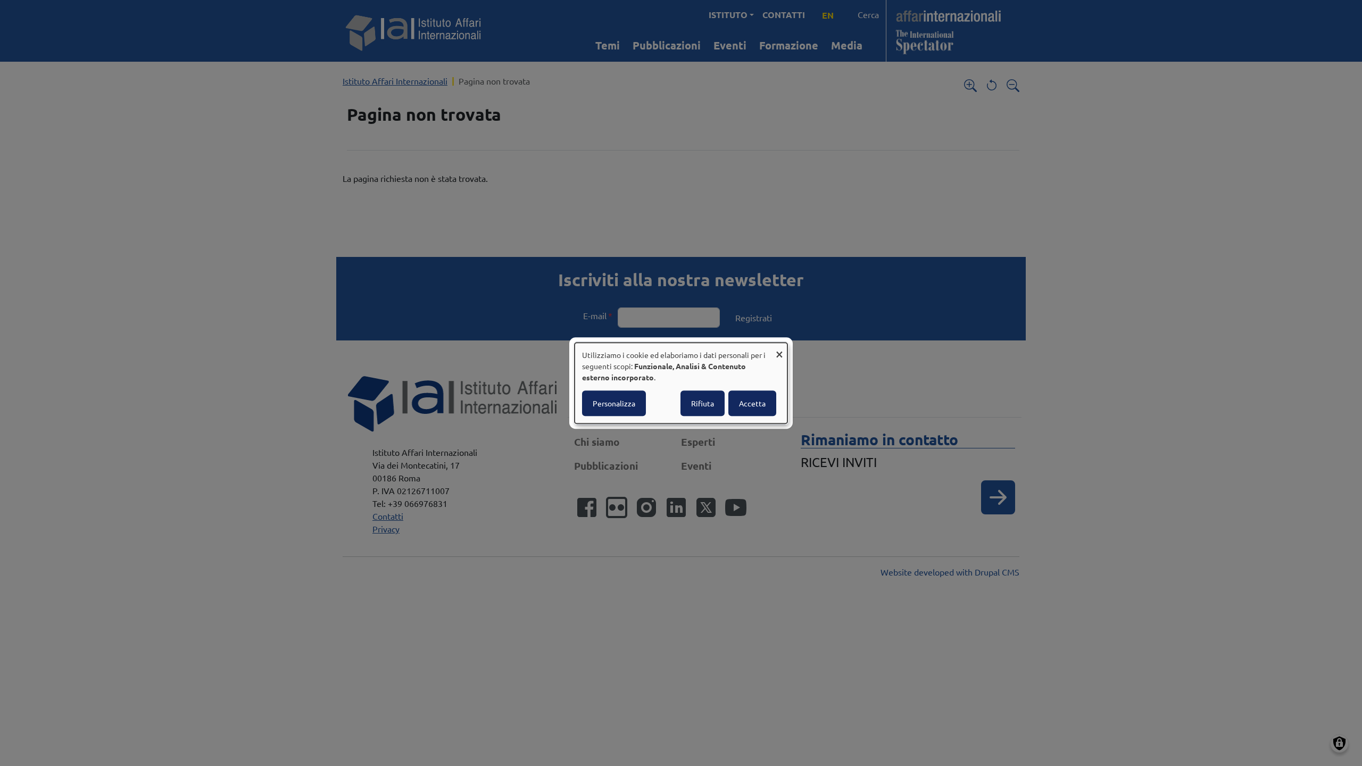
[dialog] (681, 383)
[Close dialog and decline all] (779, 349)
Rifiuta (702, 403)
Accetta (752, 403)
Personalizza (614, 403)
